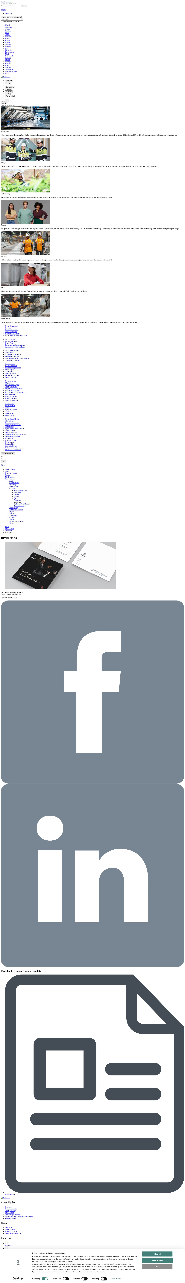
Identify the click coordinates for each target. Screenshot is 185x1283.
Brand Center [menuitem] (9, 415)
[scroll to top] (2, 464)
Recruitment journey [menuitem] (12, 375)
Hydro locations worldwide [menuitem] (14, 429)
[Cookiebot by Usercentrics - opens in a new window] (18, 1278)
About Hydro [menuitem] (10, 96)
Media (3, 466)
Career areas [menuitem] (9, 371)
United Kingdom (11, 71)
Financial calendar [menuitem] (11, 396)
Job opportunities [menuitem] (11, 366)
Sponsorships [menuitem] (9, 444)
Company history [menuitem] (11, 432)
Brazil (7, 33)
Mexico (7, 54)
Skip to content (7, 2)
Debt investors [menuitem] (10, 394)
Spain (7, 65)
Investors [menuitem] (9, 91)
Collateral (8, 531)
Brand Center (9, 529)
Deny (157, 1266)
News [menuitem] (7, 408)
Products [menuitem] (8, 328)
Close (3, 461)
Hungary (8, 46)
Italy (6, 48)
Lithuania (8, 50)
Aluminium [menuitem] (9, 80)
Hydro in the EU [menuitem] (10, 440)
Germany (8, 44)
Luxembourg (9, 52)
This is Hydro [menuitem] (9, 421)
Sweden (8, 67)
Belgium (8, 31)
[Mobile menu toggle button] (7, 100)
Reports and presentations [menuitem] (13, 389)
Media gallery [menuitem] (9, 413)
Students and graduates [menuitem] (13, 368)
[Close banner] (177, 1252)
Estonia (7, 38)
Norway (8, 58)
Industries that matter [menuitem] (12, 423)
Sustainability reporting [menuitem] (13, 354)
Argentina (8, 27)
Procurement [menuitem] (9, 442)
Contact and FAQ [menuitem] (11, 377)
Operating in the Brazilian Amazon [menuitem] (17, 358)
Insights (3, 10)
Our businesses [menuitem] (10, 430)
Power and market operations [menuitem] (15, 345)
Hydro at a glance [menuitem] (11, 409)
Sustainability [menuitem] (10, 87)
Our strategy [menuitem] (9, 427)
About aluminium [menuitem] (11, 332)
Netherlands (9, 56)
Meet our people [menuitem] (10, 373)
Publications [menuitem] (9, 438)
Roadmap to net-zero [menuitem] (12, 356)
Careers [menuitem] (8, 89)
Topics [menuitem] (7, 411)
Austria (7, 29)
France (7, 42)
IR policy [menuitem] (8, 383)
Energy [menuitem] (8, 83)
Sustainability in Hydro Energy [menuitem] (15, 347)
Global (7, 25)
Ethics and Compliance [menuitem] (13, 450)
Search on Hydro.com (8, 4)
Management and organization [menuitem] (15, 434)
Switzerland (9, 69)
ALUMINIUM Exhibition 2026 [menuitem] (16, 335)
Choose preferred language (10, 21)
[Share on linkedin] (92, 966)
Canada (7, 35)
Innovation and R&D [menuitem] (12, 334)
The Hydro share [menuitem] (11, 387)
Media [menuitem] (8, 94)
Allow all (157, 1254)
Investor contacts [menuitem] (10, 398)
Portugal (8, 62)
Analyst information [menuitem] (12, 390)
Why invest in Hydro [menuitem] (12, 385)
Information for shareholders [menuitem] (14, 392)
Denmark (8, 37)
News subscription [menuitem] (11, 400)
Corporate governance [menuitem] (12, 436)
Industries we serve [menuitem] (11, 330)
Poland (7, 60)
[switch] (66, 1278)
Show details (116, 1279)
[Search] (22, 19)
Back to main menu (8, 453)
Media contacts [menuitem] (10, 406)
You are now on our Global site (11, 17)
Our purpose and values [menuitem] (13, 425)
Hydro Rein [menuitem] (9, 343)
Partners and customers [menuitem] (13, 448)
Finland (7, 40)
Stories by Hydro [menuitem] (11, 446)
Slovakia (8, 63)
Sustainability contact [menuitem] (12, 360)
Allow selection (157, 1260)
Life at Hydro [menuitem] (9, 369)
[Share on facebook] (92, 783)
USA (7, 73)
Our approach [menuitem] (9, 352)
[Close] (4, 101)
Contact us (8, 13)
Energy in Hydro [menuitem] (11, 341)
